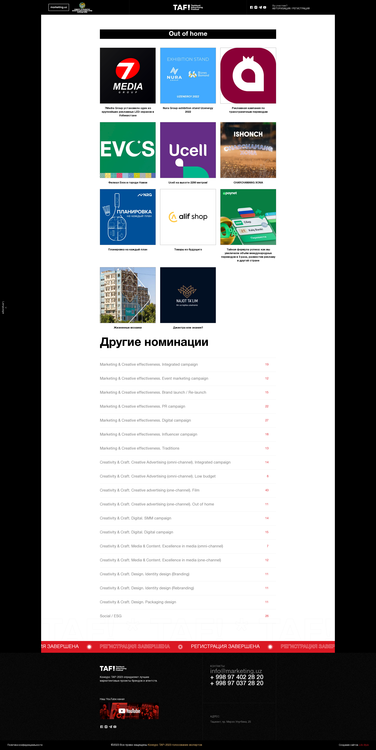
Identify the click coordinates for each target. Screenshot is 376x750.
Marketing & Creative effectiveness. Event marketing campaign (184, 378)
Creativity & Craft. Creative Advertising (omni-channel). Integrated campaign (184, 462)
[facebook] (251, 7)
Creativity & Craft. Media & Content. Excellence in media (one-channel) (184, 560)
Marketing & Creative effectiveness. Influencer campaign (184, 434)
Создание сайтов (354, 745)
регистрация (301, 9)
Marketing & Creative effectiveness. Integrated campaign (184, 364)
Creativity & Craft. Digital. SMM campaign (184, 518)
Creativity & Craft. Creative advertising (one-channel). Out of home (184, 504)
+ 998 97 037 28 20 (236, 683)
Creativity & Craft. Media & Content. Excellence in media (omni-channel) (184, 546)
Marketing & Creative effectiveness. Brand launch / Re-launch (184, 392)
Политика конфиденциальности (24, 745)
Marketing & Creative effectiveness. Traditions (184, 448)
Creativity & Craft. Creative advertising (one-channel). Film (184, 490)
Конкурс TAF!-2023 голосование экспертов (175, 745)
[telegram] (260, 7)
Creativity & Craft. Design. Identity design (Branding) (184, 574)
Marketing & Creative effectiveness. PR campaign (184, 406)
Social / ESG (184, 616)
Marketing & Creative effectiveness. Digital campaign (184, 420)
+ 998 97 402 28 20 (236, 677)
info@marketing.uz (236, 671)
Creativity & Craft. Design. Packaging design (184, 602)
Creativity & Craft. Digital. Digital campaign (184, 532)
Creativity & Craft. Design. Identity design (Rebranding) (184, 588)
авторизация (281, 9)
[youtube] (264, 7)
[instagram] (256, 7)
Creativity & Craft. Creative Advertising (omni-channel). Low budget (184, 476)
